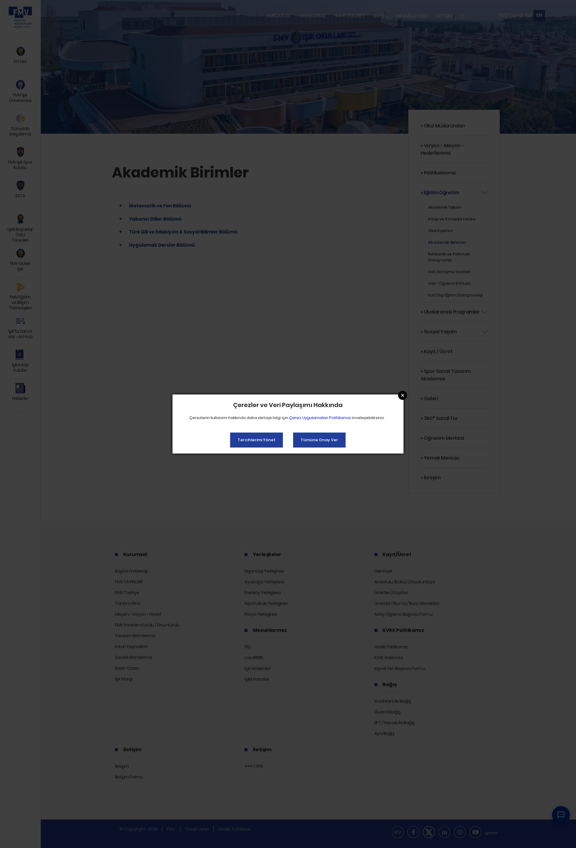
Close (402, 395)
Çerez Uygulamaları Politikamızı (320, 418)
